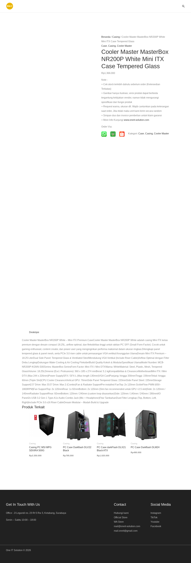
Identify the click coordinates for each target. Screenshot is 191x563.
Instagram (156, 513)
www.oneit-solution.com (136, 120)
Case (104, 46)
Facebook (156, 526)
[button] (183, 6)
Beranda (105, 37)
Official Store (120, 517)
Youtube (155, 522)
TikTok (154, 517)
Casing (116, 37)
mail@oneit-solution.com (127, 526)
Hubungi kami (121, 513)
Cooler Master (124, 46)
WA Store (119, 522)
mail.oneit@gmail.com (125, 530)
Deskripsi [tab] (34, 332)
